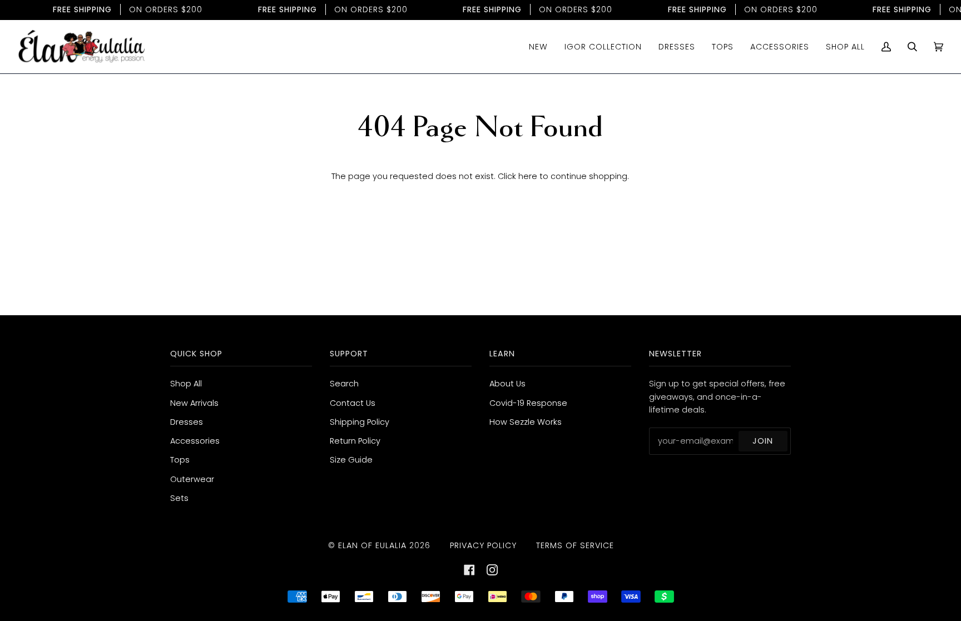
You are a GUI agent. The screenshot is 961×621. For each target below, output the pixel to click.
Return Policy (355, 440)
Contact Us (352, 403)
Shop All (186, 383)
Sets (179, 498)
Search (344, 383)
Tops (180, 459)
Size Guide (351, 459)
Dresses (186, 422)
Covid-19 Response (528, 403)
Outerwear (192, 479)
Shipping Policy (359, 422)
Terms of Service (575, 545)
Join (762, 440)
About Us (507, 383)
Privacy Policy (483, 545)
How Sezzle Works (525, 422)
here (527, 176)
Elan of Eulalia (372, 545)
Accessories (195, 440)
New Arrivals (194, 403)
